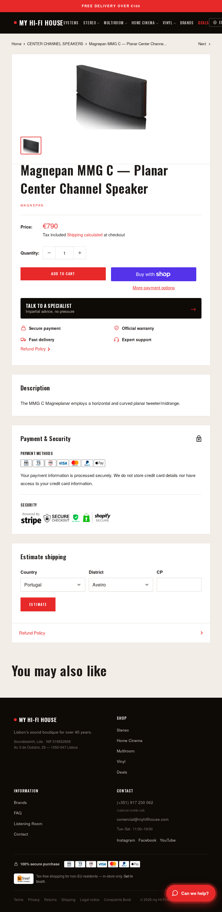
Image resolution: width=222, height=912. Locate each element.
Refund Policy (34, 349)
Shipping (68, 899)
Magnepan (32, 205)
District (96, 572)
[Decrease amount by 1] (49, 253)
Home (16, 43)
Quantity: (30, 253)
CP (160, 572)
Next (202, 43)
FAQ (18, 813)
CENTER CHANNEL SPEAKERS (55, 43)
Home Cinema (143, 22)
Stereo (89, 22)
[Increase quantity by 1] (80, 253)
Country (29, 572)
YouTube (168, 840)
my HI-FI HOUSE (41, 22)
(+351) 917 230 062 (135, 802)
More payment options (154, 287)
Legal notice (89, 899)
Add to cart (63, 273)
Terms (18, 899)
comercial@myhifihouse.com (143, 819)
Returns (50, 899)
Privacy (34, 899)
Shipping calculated (85, 234)
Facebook (147, 840)
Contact (21, 834)
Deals (203, 22)
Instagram (126, 840)
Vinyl (168, 22)
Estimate (38, 604)
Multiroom (114, 22)
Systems (71, 22)
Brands (186, 22)
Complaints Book (117, 899)
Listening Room (28, 823)
